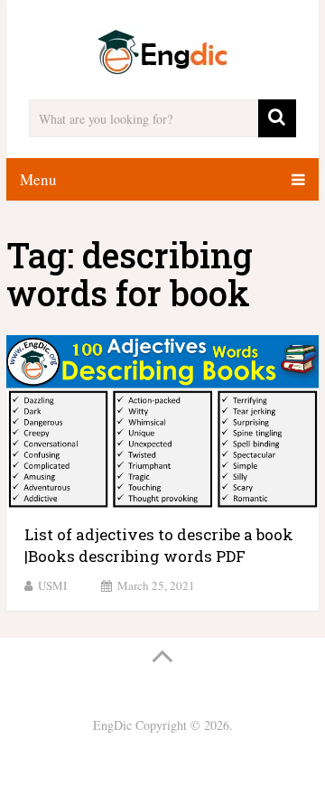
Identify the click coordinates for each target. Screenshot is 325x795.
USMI (52, 585)
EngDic (112, 725)
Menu (38, 179)
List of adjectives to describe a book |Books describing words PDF (158, 545)
